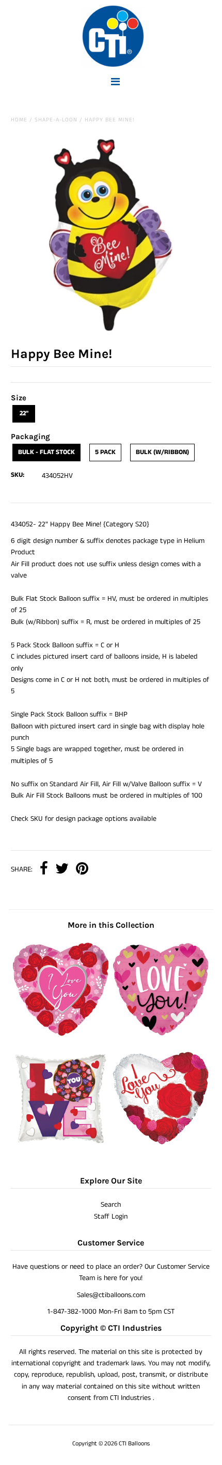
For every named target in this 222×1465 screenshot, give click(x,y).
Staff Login (111, 1216)
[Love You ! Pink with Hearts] (161, 1034)
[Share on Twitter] (62, 869)
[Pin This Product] (82, 869)
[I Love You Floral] (61, 1034)
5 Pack (105, 452)
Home (19, 120)
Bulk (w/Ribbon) (162, 452)
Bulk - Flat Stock (46, 452)
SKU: (17, 475)
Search (111, 1204)
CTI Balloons (134, 1443)
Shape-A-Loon (56, 120)
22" (24, 413)
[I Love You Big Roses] (161, 1144)
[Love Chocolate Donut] (61, 1144)
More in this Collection (111, 925)
